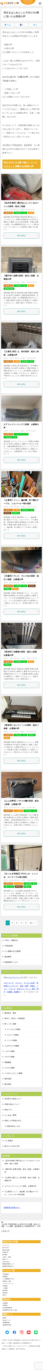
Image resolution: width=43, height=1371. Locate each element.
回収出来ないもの (13, 1126)
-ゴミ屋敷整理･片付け (8, 1278)
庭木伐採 (8, 1079)
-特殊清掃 (5, 1285)
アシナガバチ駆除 (13, 1029)
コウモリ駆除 (10, 1068)
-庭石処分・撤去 (6, 1281)
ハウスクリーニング (21, 434)
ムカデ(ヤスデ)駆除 (12, 1046)
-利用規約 (5, 1305)
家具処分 (7, 513)
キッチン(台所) (29, 983)
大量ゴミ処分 (9, 886)
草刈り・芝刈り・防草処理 (15, 1018)
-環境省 (4, 1318)
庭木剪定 (8, 1084)
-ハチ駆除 (5, 1288)
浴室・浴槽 (24, 986)
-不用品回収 (5, 1274)
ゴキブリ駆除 (10, 1057)
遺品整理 (8, 957)
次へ (32, 923)
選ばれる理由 (6, 1250)
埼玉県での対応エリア (13, 1099)
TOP (21, 1225)
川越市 (15, 589)
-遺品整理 (5, 1276)
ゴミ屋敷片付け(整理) (13, 951)
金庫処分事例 (9, 288)
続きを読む (21, 235)
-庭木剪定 (5, 1293)
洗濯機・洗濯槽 (13, 992)
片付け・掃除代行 (11, 940)
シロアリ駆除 (10, 1051)
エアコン (18, 983)
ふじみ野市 (18, 811)
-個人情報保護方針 (7, 1307)
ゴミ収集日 (9, 1141)
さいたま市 (18, 883)
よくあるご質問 (10, 1115)
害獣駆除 (8, 1062)
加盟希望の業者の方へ (12, 1208)
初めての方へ (6, 1247)
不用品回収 (9, 946)
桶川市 (31, 285)
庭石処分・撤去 (10, 1013)
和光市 (31, 661)
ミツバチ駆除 (12, 1040)
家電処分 (16, 513)
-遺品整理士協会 (6, 1325)
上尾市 (17, 361)
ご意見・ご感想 (6, 1257)
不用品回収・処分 (20, 213)
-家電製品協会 (6, 1322)
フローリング (9, 983)
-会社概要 (5, 1303)
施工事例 (4, 1254)
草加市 (7, 738)
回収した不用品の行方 (13, 1121)
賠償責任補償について (8, 1264)
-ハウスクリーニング (7, 1283)
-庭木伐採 (5, 1290)
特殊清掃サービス (11, 962)
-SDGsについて (6, 1320)
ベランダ (12, 989)
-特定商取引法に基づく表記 (9, 1310)
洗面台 (32, 986)
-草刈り (4, 1295)
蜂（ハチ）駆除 (10, 1024)
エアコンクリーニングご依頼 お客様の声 (20, 1186)
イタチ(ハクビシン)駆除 (13, 1073)
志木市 (31, 213)
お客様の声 (8, 213)
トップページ (6, 1245)
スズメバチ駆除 (13, 1035)
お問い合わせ (6, 1261)
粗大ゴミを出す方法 (12, 1146)
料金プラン (9, 1110)
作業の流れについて (12, 1104)
